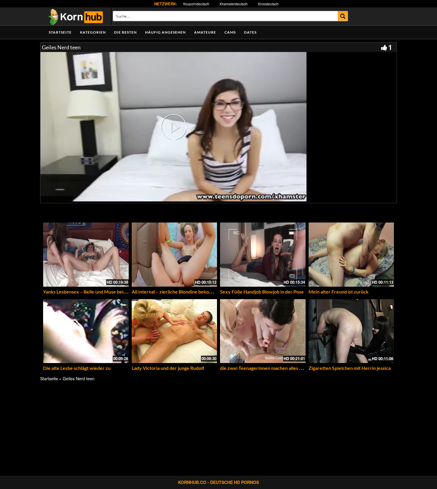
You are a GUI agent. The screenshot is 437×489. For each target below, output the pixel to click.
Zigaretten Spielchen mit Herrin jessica (350, 368)
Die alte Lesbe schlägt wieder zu (77, 368)
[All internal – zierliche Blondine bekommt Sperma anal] (174, 255)
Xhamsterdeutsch (233, 3)
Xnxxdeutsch (268, 3)
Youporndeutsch (196, 3)
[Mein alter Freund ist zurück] (351, 255)
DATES (250, 32)
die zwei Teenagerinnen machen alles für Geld (268, 368)
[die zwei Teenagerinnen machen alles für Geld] (263, 331)
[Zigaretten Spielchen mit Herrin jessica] (351, 331)
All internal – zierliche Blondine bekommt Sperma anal (188, 291)
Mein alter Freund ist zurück (339, 291)
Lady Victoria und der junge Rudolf (168, 368)
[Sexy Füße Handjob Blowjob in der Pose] (263, 255)
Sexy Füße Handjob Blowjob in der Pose (262, 291)
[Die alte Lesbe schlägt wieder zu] (86, 331)
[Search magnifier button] (343, 16)
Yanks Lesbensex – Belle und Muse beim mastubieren (99, 291)
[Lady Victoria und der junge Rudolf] (174, 331)
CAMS (230, 32)
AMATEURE (205, 32)
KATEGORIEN (93, 32)
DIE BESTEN (125, 32)
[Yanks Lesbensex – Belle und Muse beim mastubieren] (86, 255)
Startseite (60, 32)
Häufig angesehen (165, 32)
